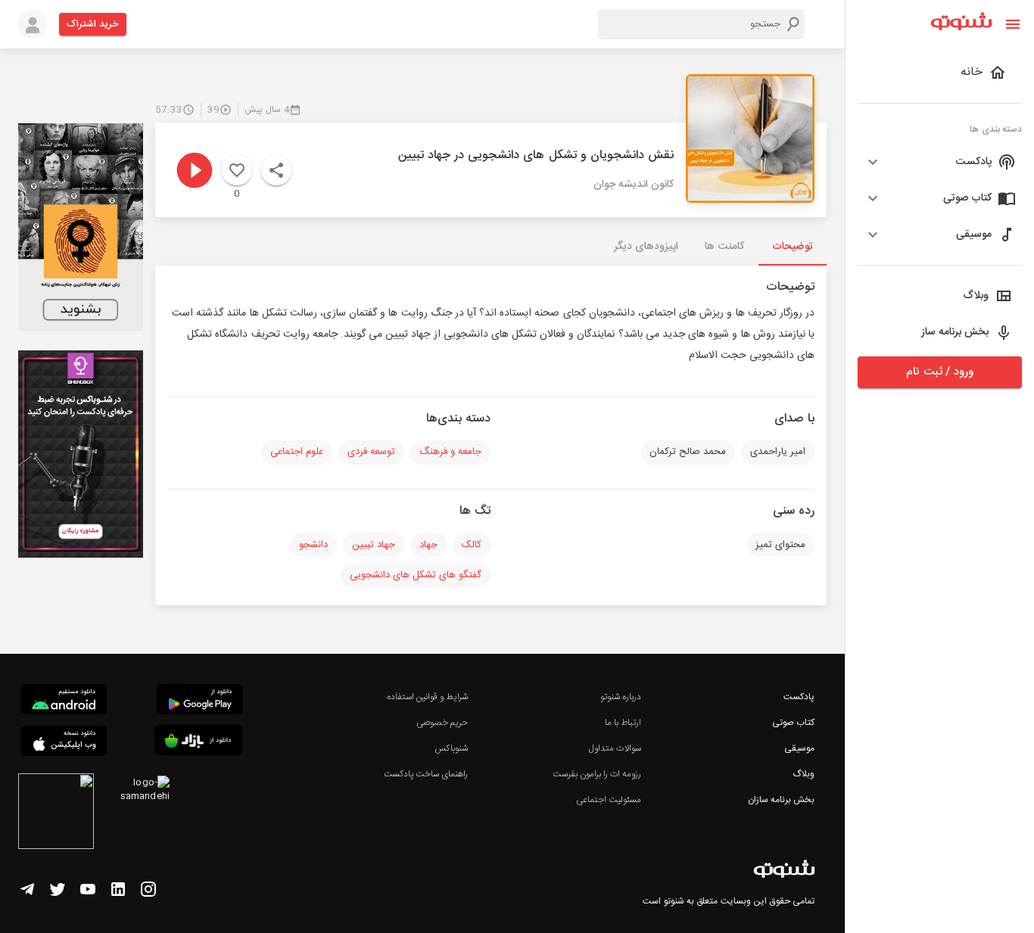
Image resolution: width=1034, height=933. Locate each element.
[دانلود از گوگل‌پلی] (199, 701)
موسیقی (799, 748)
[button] (940, 162)
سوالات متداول (615, 748)
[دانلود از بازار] (198, 742)
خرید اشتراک (93, 24)
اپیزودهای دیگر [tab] (646, 247)
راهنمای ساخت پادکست (426, 774)
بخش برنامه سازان (781, 800)
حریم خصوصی (442, 722)
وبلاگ (803, 774)
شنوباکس (451, 748)
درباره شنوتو (620, 697)
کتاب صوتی (793, 722)
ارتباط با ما (623, 722)
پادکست (798, 697)
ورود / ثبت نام (939, 371)
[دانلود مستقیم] (63, 701)
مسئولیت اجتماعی (608, 800)
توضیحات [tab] (792, 247)
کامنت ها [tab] (724, 247)
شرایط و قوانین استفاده (427, 697)
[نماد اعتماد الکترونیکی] (56, 813)
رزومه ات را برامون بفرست (597, 774)
